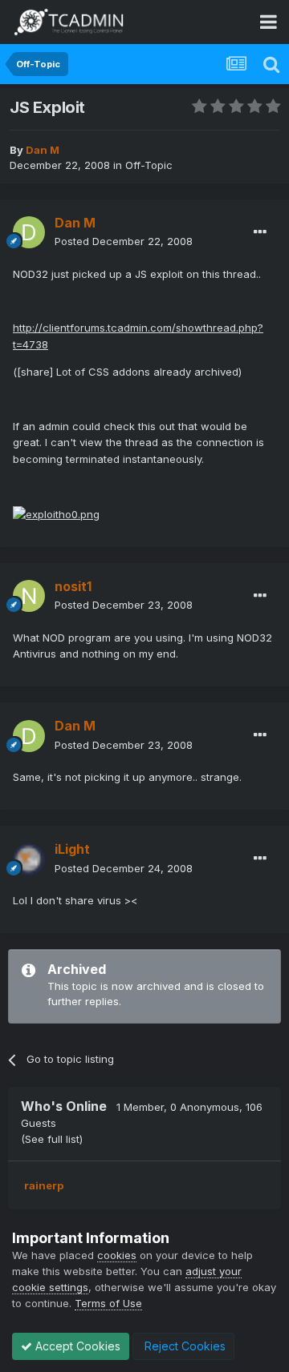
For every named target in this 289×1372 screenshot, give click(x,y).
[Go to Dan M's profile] (29, 232)
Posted (124, 241)
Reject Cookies (183, 1346)
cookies (116, 1255)
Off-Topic (149, 165)
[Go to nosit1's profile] (29, 596)
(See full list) (52, 1139)
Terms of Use (108, 1303)
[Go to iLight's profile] (29, 859)
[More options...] (260, 232)
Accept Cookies (76, 1346)
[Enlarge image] (56, 513)
